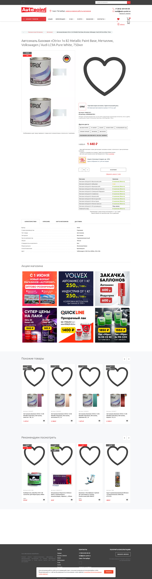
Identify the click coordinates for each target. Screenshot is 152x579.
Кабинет (122, 24)
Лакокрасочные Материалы (35, 32)
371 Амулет (94, 127)
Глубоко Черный (84, 131)
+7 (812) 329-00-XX (122, 9)
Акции (59, 557)
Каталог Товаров (62, 555)
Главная (59, 553)
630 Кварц (94, 131)
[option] (39, 288)
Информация (60, 560)
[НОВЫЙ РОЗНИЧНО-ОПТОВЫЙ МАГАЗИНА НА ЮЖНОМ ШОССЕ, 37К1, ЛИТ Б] (76, 28)
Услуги (59, 564)
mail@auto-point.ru (123, 11)
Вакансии (59, 567)
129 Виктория (109, 127)
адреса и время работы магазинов (78, 11)
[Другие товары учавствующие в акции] (83, 160)
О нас (58, 562)
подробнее (111, 153)
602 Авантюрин (84, 127)
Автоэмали (50, 32)
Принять (109, 571)
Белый (101, 127)
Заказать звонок (125, 13)
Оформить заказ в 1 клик (113, 174)
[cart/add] (44, 420)
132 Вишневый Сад (121, 127)
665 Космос (103, 131)
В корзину (113, 169)
